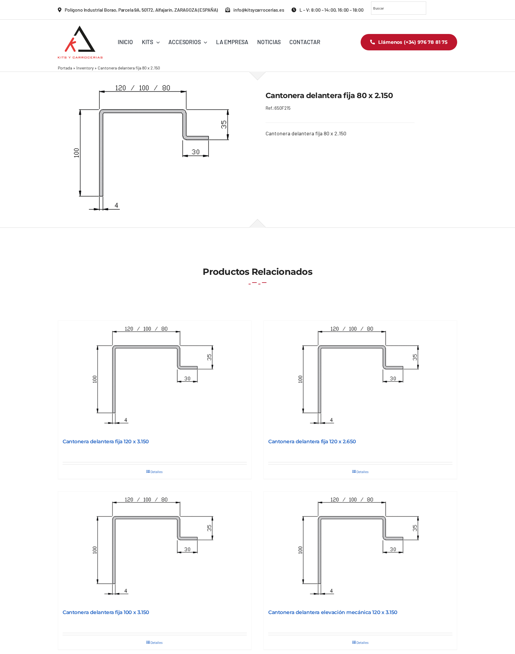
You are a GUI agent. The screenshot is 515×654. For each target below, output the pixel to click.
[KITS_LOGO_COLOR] (80, 28)
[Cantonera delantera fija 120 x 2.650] (360, 377)
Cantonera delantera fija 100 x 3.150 (106, 612)
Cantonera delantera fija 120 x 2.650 (312, 441)
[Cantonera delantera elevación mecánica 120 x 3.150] (360, 547)
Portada (65, 67)
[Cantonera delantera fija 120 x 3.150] (154, 377)
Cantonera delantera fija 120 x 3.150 (106, 441)
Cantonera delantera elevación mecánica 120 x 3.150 (332, 612)
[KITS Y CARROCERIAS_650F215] (153, 149)
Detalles (157, 471)
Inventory (85, 67)
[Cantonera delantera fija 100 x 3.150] (154, 547)
